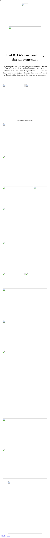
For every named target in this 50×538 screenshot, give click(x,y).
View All (3, 535)
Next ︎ (8, 535)
